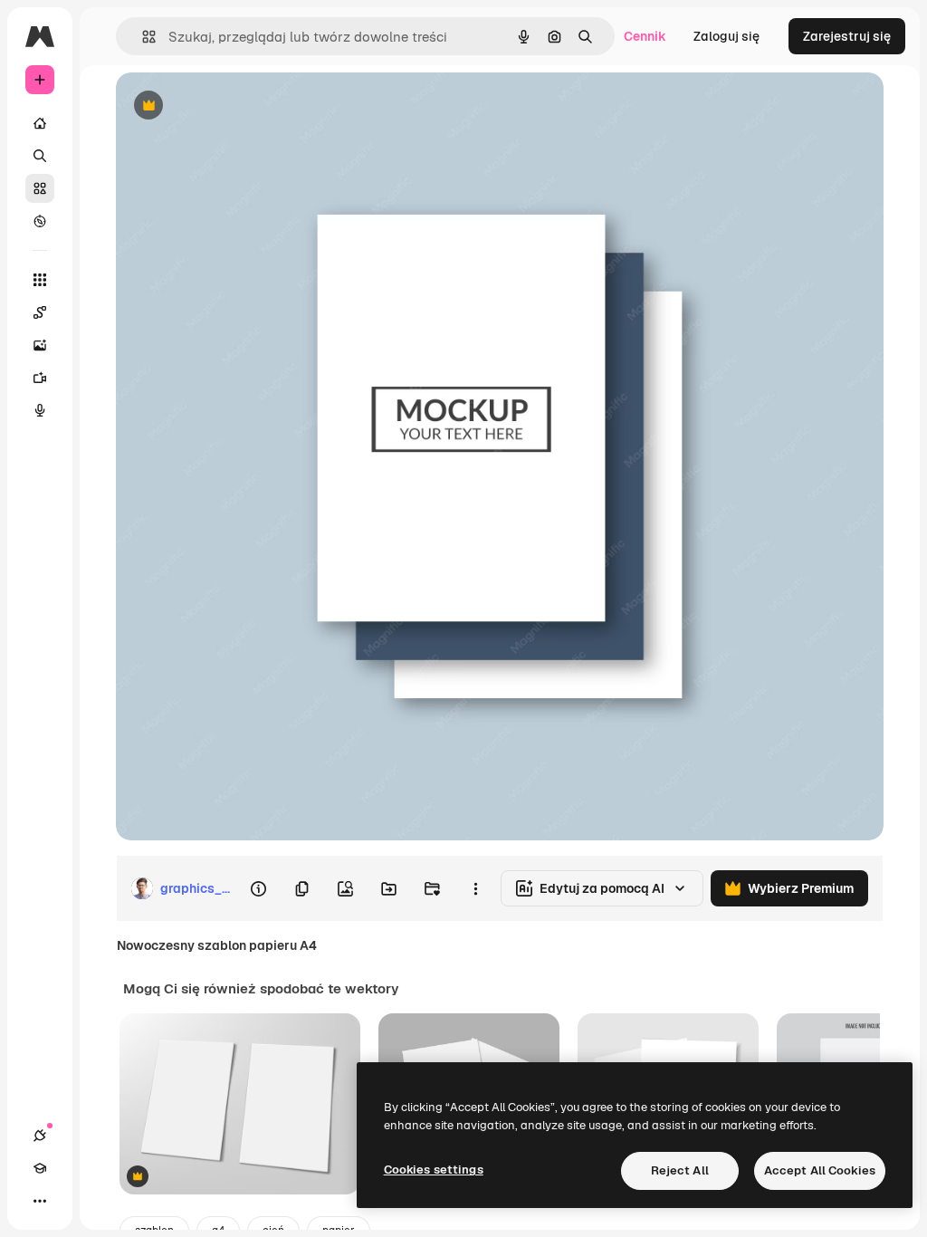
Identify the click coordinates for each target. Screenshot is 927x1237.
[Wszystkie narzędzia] (39, 279)
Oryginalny (240, 106)
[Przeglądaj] (39, 220)
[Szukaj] (39, 155)
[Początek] (39, 123)
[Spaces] (39, 312)
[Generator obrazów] (39, 345)
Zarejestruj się (847, 36)
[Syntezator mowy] (39, 410)
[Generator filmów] (39, 377)
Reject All (680, 1170)
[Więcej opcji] (475, 888)
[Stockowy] (39, 188)
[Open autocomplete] (142, 36)
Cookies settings (433, 1169)
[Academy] (39, 1168)
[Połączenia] (39, 1135)
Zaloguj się (726, 36)
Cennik (645, 36)
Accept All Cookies (819, 1170)
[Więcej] (39, 1200)
